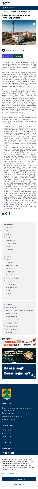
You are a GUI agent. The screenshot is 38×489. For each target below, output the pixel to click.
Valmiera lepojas (11, 287)
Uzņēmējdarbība (11, 284)
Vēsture (8, 294)
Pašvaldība (9, 262)
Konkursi (9, 253)
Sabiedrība (9, 275)
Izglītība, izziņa (11, 243)
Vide (7, 297)
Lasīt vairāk (12, 469)
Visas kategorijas (11, 307)
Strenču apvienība (12, 329)
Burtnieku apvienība (12, 314)
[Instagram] (3, 453)
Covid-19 (9, 234)
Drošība (8, 237)
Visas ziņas (9, 228)
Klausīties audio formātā (14, 50)
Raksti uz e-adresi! (10, 419)
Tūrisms (8, 281)
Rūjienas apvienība (12, 326)
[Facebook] (3, 214)
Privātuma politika (8, 473)
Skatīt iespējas (19, 484)
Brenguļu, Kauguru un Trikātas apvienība (19, 310)
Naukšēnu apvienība (12, 323)
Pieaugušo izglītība (12, 265)
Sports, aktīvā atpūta (12, 278)
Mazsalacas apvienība (13, 320)
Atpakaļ (5, 11)
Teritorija (8, 304)
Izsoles (8, 247)
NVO (7, 259)
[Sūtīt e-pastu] (3, 416)
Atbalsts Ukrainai (11, 231)
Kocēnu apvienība (12, 317)
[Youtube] (13, 453)
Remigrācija (10, 272)
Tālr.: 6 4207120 (9, 413)
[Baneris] (19, 342)
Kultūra (8, 256)
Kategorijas (8, 225)
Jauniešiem (9, 250)
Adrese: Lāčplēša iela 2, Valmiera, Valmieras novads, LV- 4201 (18, 409)
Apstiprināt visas (19, 479)
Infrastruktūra (10, 240)
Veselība (8, 290)
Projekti (8, 269)
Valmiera (9, 332)
